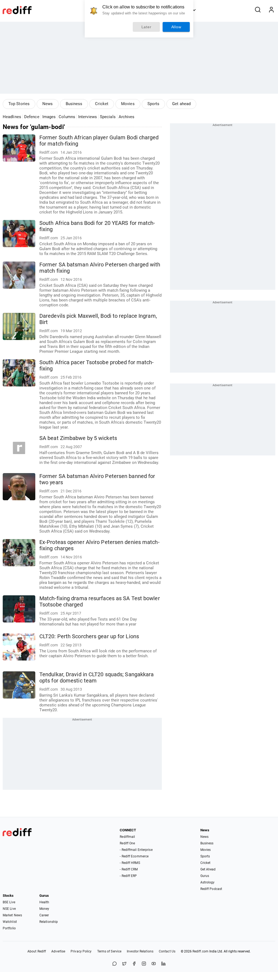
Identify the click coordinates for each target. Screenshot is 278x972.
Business (74, 103)
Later (146, 27)
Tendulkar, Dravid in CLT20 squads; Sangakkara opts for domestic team (96, 677)
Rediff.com (200, 951)
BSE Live (9, 902)
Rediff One (127, 843)
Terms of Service (109, 951)
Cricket (101, 103)
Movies (128, 103)
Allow (176, 27)
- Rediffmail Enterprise (136, 850)
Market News (12, 915)
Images (49, 116)
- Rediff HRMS (130, 863)
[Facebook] (134, 964)
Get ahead (181, 103)
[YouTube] (153, 964)
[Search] (258, 10)
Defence (31, 116)
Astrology (207, 882)
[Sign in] (271, 10)
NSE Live (9, 909)
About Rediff (36, 951)
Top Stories (19, 103)
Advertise (58, 951)
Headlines (12, 116)
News (47, 103)
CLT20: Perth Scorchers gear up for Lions (89, 636)
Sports (153, 103)
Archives (127, 116)
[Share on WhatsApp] (114, 964)
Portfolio (9, 928)
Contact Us (167, 951)
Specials (108, 116)
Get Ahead (208, 869)
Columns (67, 116)
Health (44, 902)
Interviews (87, 116)
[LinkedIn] (163, 964)
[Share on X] (124, 964)
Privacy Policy (81, 951)
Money (44, 909)
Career (44, 915)
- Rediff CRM (129, 869)
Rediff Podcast (211, 889)
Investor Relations (140, 951)
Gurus (204, 876)
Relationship (48, 922)
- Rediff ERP (128, 876)
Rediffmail (127, 837)
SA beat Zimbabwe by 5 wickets (78, 438)
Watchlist (10, 922)
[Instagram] (144, 964)
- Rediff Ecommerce (134, 856)
